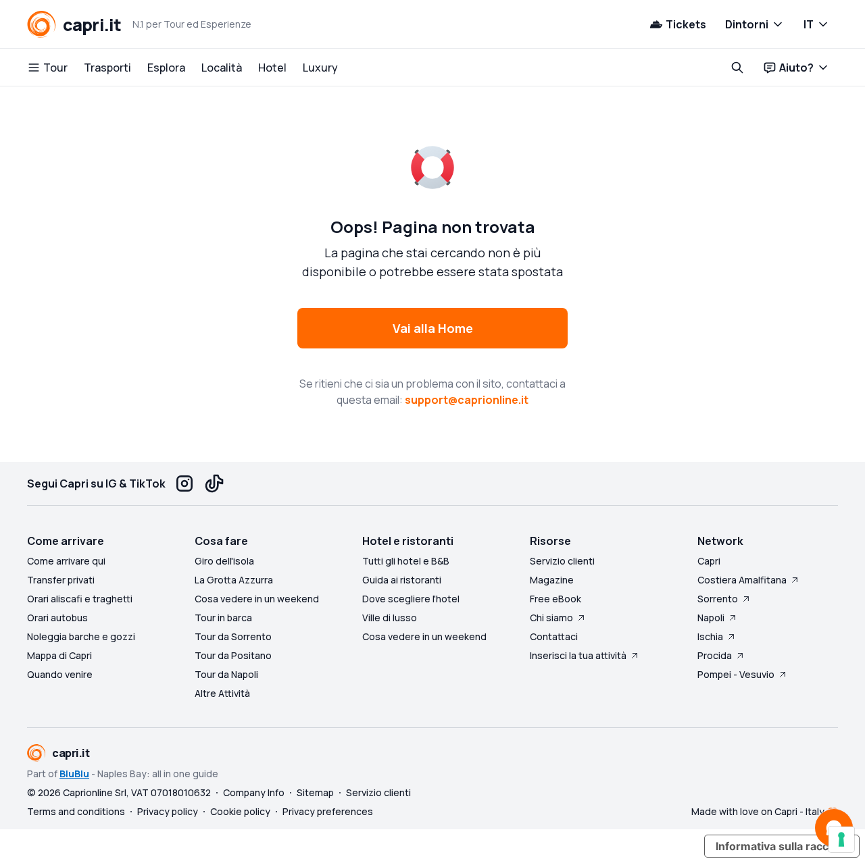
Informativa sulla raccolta (782, 846)
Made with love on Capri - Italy (757, 811)
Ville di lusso (389, 617)
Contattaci (554, 636)
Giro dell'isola (224, 560)
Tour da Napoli (226, 674)
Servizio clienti (562, 560)
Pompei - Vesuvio (735, 674)
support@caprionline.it (466, 399)
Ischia (710, 636)
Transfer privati (61, 579)
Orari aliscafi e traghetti (79, 598)
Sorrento (717, 598)
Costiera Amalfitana (742, 579)
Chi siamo (551, 617)
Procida (714, 655)
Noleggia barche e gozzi (81, 636)
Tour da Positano (233, 655)
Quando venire (60, 674)
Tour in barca (223, 617)
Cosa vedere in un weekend (257, 598)
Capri (708, 560)
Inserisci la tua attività (578, 655)
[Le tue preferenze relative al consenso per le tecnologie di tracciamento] (841, 839)
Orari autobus (57, 617)
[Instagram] (184, 483)
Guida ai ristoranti (401, 579)
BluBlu (74, 773)
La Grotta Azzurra (234, 579)
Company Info (254, 792)
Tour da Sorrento (233, 636)
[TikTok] (214, 483)
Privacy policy (167, 811)
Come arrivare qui (66, 560)
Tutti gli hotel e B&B (405, 560)
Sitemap (315, 792)
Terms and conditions (76, 811)
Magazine (552, 579)
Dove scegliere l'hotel (411, 598)
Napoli (710, 617)
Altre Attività (222, 693)
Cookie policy (240, 811)
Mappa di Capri (59, 655)
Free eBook (555, 598)
